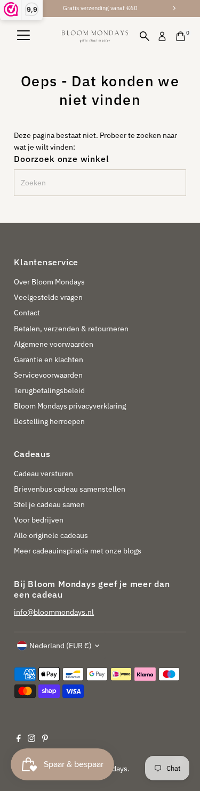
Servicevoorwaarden (48, 375)
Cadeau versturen (43, 473)
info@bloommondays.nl (54, 612)
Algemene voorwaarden (53, 344)
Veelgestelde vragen (48, 297)
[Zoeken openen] (144, 36)
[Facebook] (18, 739)
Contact (27, 312)
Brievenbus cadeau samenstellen (69, 489)
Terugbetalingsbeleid (49, 390)
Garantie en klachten (48, 359)
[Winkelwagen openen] (180, 36)
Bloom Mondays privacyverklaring (70, 406)
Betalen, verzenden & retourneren (71, 328)
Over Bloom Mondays (49, 282)
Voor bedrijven (38, 520)
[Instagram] (31, 739)
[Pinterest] (45, 739)
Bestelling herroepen (49, 421)
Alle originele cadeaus (51, 535)
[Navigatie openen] (23, 36)
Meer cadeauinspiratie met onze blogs (77, 551)
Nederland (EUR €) (60, 645)
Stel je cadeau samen (49, 504)
